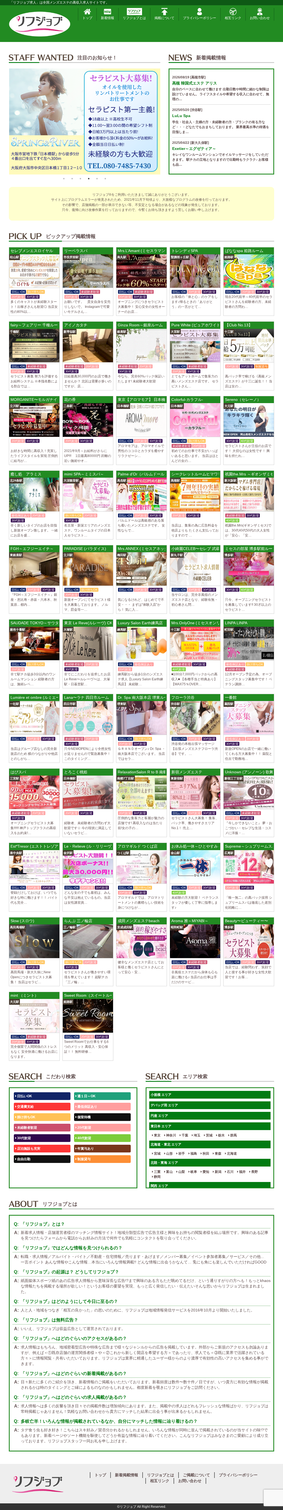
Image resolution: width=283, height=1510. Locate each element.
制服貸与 (84, 1159)
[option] (84, 121)
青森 (217, 1153)
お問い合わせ (260, 18)
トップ (87, 18)
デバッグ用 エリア (164, 1105)
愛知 (205, 1172)
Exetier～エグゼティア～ (194, 148)
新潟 (217, 1172)
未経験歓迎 (85, 1169)
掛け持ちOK (25, 1117)
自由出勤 (23, 1159)
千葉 (184, 1135)
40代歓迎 (84, 1138)
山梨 (181, 1172)
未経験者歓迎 (26, 1128)
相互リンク (233, 18)
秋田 (205, 1153)
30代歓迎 (23, 1138)
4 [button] (88, 178)
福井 (242, 1172)
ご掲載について (196, 1475)
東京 (157, 1135)
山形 (169, 1153)
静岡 (157, 1177)
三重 (157, 1172)
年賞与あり (85, 1149)
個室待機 (84, 1117)
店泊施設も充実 (28, 1149)
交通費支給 (25, 1107)
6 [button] (105, 178)
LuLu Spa (181, 115)
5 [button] (97, 178)
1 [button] (64, 178)
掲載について (164, 18)
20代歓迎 (84, 1128)
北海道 (231, 1153)
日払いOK (24, 1096)
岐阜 (193, 1172)
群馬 (233, 1135)
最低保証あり (87, 1107)
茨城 (209, 1135)
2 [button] (72, 178)
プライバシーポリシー (199, 18)
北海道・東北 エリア (166, 1144)
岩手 (181, 1153)
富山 (169, 1172)
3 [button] (80, 178)
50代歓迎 (23, 1169)
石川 (230, 1172)
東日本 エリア (161, 1126)
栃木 (221, 1135)
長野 (254, 1172)
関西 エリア (159, 1186)
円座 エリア (159, 1116)
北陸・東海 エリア (164, 1163)
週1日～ (83, 1180)
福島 (193, 1153)
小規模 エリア (161, 1095)
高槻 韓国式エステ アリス (194, 83)
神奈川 (170, 1135)
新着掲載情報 (126, 1475)
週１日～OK (86, 1096)
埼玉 (196, 1135)
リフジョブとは (134, 18)
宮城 (157, 1153)
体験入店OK (25, 1180)
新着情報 (107, 18)
